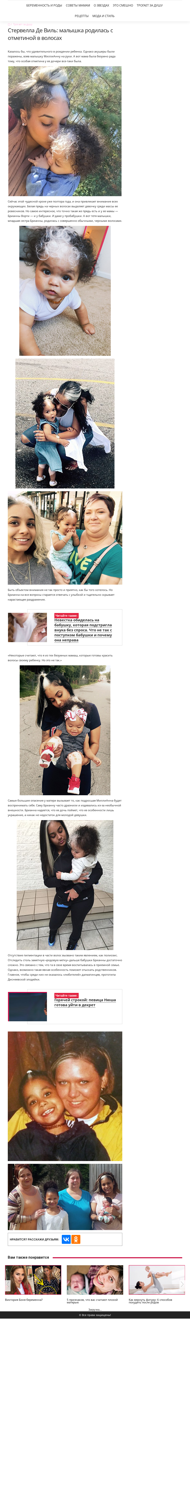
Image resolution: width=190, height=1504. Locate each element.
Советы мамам (78, 5)
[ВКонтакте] (66, 1239)
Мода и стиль (103, 16)
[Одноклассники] (75, 1239)
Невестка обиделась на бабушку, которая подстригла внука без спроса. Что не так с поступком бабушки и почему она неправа (83, 630)
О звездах (101, 5)
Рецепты (82, 16)
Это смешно (123, 5)
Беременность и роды (44, 5)
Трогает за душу (150, 5)
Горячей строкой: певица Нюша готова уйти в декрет (85, 1002)
